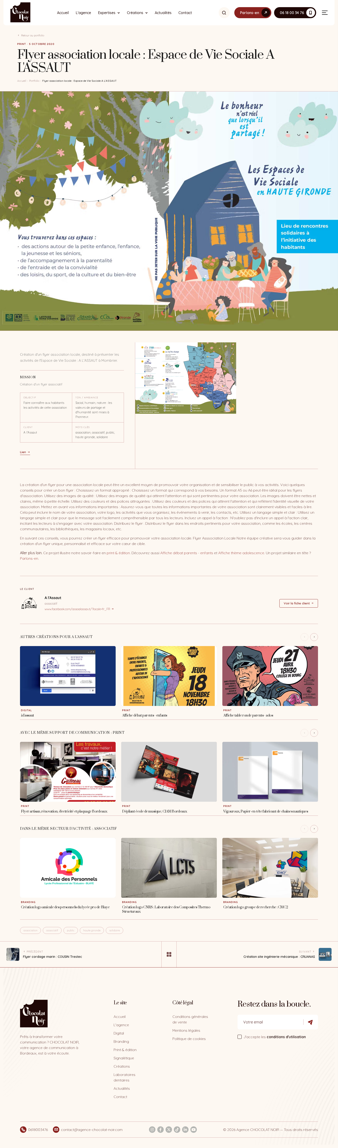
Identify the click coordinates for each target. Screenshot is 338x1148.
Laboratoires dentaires (124, 1077)
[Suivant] (314, 637)
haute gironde (91, 930)
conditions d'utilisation (286, 1036)
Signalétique (124, 1058)
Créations (135, 12)
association (30, 930)
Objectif (29, 397)
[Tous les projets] (169, 954)
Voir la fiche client (297, 603)
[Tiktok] (177, 1129)
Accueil (63, 12)
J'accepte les (274, 1036)
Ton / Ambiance (86, 397)
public (70, 930)
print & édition (118, 553)
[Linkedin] (185, 1129)
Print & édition (125, 1049)
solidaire (114, 930)
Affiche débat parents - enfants (186, 553)
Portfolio (34, 80)
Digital (119, 1033)
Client (28, 427)
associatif (52, 930)
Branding (121, 1041)
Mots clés (82, 427)
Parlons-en (29, 558)
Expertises (106, 12)
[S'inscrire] (310, 1022)
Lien (23, 452)
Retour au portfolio (32, 35)
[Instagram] (152, 1129)
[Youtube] (193, 1129)
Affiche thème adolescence (241, 553)
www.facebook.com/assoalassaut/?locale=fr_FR (77, 609)
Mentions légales (186, 1030)
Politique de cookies (189, 1038)
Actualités (163, 12)
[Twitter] (169, 1129)
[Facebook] (160, 1129)
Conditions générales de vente (190, 1019)
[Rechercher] (224, 12)
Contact (185, 12)
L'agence (83, 12)
